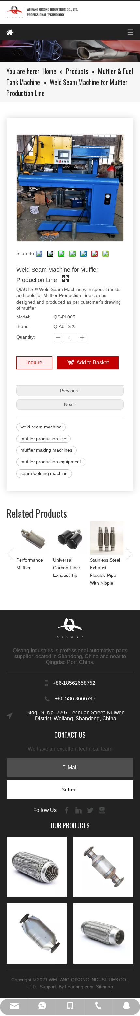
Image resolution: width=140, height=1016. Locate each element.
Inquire (34, 362)
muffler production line (43, 438)
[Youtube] (102, 810)
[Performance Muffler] (33, 538)
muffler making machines (46, 450)
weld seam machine (41, 426)
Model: (23, 316)
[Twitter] (91, 810)
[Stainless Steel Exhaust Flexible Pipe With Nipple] (106, 538)
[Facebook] (67, 810)
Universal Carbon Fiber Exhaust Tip (66, 567)
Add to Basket (93, 362)
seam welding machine (44, 473)
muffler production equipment (51, 461)
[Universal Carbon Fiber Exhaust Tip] (70, 538)
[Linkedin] (79, 810)
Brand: (23, 326)
